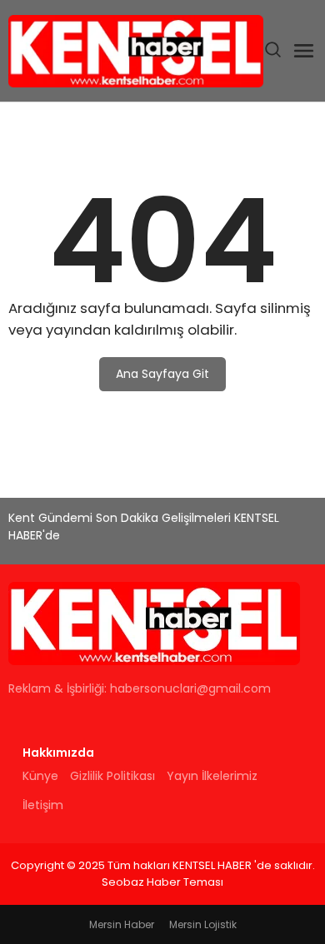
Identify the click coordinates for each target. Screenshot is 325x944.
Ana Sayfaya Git (162, 373)
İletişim (42, 805)
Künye (40, 776)
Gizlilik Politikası (112, 776)
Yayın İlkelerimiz (212, 776)
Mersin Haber (121, 924)
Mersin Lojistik (203, 924)
